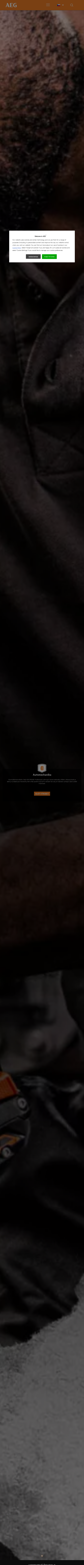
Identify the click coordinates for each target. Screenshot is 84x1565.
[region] (42, 246)
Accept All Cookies (49, 257)
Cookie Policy (16, 248)
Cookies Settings (33, 256)
